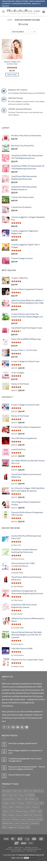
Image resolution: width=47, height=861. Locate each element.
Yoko (27, 827)
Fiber (41, 803)
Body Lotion (17, 791)
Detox (13, 803)
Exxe (35, 803)
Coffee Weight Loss (31, 799)
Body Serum (38, 791)
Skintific (39, 819)
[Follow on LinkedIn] (27, 727)
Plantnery (15, 819)
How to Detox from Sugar (19, 774)
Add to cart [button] (12, 74)
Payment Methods (13, 849)
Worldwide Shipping (32, 849)
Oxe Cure (6, 819)
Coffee (19, 799)
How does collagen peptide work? (22, 743)
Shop (10, 847)
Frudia (11, 807)
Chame (21, 795)
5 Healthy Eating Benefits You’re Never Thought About (25, 759)
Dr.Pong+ (21, 803)
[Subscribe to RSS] (22, 727)
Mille (4, 815)
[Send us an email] (13, 727)
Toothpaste (35, 823)
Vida (4, 827)
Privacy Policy (31, 847)
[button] (3, 11)
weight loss (12, 827)
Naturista (37, 815)
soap (17, 823)
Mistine (11, 815)
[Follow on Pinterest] (18, 727)
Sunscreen (24, 823)
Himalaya (35, 807)
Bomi (4, 795)
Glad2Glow (19, 807)
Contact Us (31, 851)
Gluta (28, 807)
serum (23, 819)
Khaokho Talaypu (22, 811)
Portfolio (19, 847)
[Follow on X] (9, 727)
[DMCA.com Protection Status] (29, 858)
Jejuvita (5, 811)
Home (9, 20)
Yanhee (21, 827)
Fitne (4, 807)
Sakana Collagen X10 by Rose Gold (12, 63)
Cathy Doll (12, 795)
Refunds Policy (18, 851)
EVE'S (29, 803)
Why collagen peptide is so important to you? (25, 751)
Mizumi (18, 815)
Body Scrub (28, 791)
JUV (12, 811)
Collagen (6, 803)
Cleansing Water (9, 799)
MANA (32, 811)
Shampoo (31, 819)
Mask (40, 811)
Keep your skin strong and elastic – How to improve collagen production (26, 767)
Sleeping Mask (8, 823)
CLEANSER (30, 795)
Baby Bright (7, 791)
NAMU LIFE (28, 815)
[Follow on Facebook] (4, 727)
